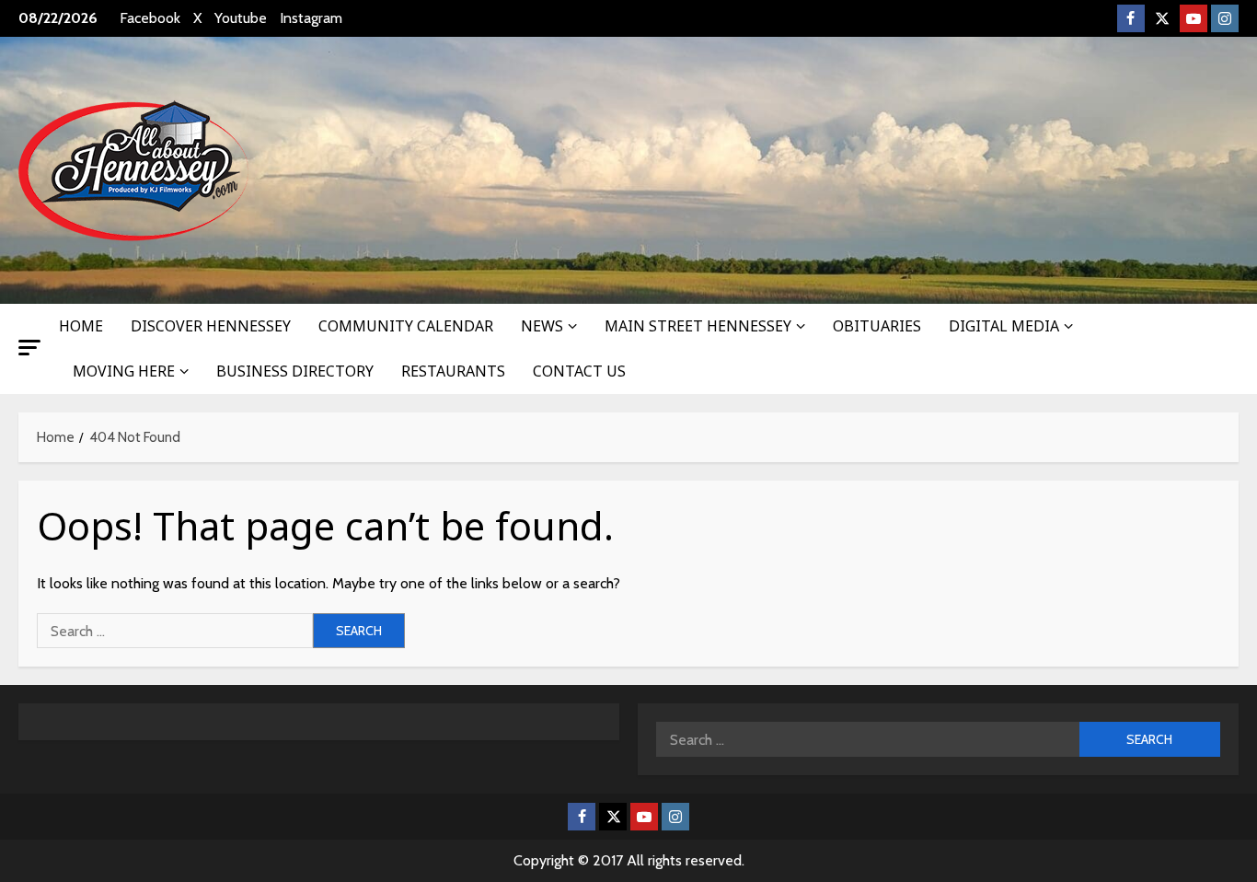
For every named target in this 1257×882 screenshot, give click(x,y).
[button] (29, 347)
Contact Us (579, 371)
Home (81, 326)
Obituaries (877, 326)
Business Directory (295, 371)
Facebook (150, 18)
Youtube (240, 18)
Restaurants (453, 371)
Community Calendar (405, 326)
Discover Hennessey (211, 326)
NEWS (542, 326)
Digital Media (1004, 326)
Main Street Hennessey (698, 326)
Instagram (311, 18)
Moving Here (124, 371)
